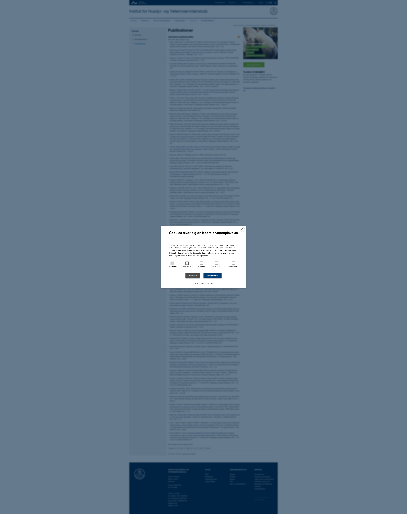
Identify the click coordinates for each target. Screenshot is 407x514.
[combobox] (242, 229)
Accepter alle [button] (212, 276)
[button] (203, 283)
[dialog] (203, 257)
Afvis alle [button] (193, 276)
